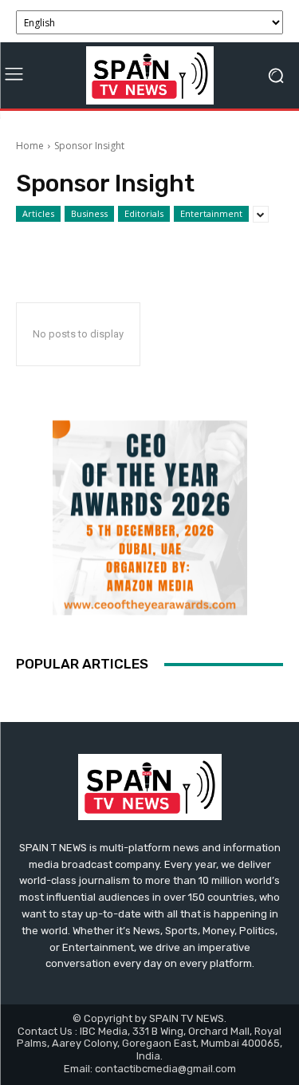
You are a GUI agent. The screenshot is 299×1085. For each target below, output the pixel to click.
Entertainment (211, 213)
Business (89, 213)
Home (30, 145)
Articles (38, 213)
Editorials (143, 213)
